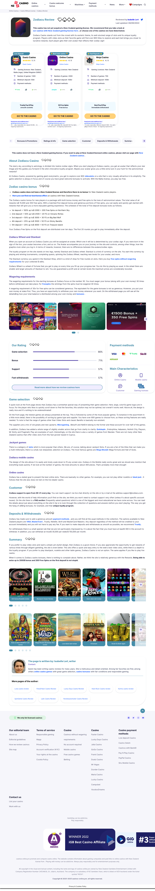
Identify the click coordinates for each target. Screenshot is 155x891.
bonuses (80, 294)
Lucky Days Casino (99, 739)
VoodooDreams (98, 789)
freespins (46, 284)
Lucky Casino (97, 779)
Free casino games (72, 754)
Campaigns (137, 4)
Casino (67, 730)
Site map (13, 749)
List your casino (16, 801)
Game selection (69, 141)
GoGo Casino (97, 749)
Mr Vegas (95, 764)
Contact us (15, 797)
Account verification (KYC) (48, 749)
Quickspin (101, 429)
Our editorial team (19, 730)
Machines (79, 4)
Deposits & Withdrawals (107, 141)
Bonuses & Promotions (27, 141)
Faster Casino (97, 734)
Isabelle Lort (133, 19)
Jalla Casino (96, 744)
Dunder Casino (97, 769)
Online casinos (35, 4)
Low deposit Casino (127, 738)
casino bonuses (83, 671)
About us (13, 734)
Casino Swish (124, 743)
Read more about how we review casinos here (57, 387)
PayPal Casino (125, 758)
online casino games (43, 671)
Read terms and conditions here (19, 121)
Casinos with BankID (128, 748)
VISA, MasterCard (34, 522)
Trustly (137, 524)
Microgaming (63, 425)
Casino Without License (27, 11)
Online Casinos (14, 11)
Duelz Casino (27, 64)
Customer (86, 141)
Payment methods (93, 4)
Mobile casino (70, 749)
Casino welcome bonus (56, 4)
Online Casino (63, 64)
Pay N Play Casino (126, 753)
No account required (73, 744)
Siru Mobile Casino (127, 763)
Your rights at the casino (47, 754)
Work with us (14, 806)
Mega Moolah (102, 450)
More (121, 4)
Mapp (38, 739)
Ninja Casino (100, 64)
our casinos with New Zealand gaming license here (55, 31)
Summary (129, 141)
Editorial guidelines (17, 739)
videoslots (89, 176)
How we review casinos (19, 744)
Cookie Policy (42, 759)
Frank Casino (97, 754)
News (112, 4)
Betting (67, 759)
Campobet (95, 784)
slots (31, 447)
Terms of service (45, 730)
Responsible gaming (45, 734)
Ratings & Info (50, 141)
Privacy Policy (42, 744)
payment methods (61, 519)
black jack (137, 477)
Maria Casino (97, 774)
